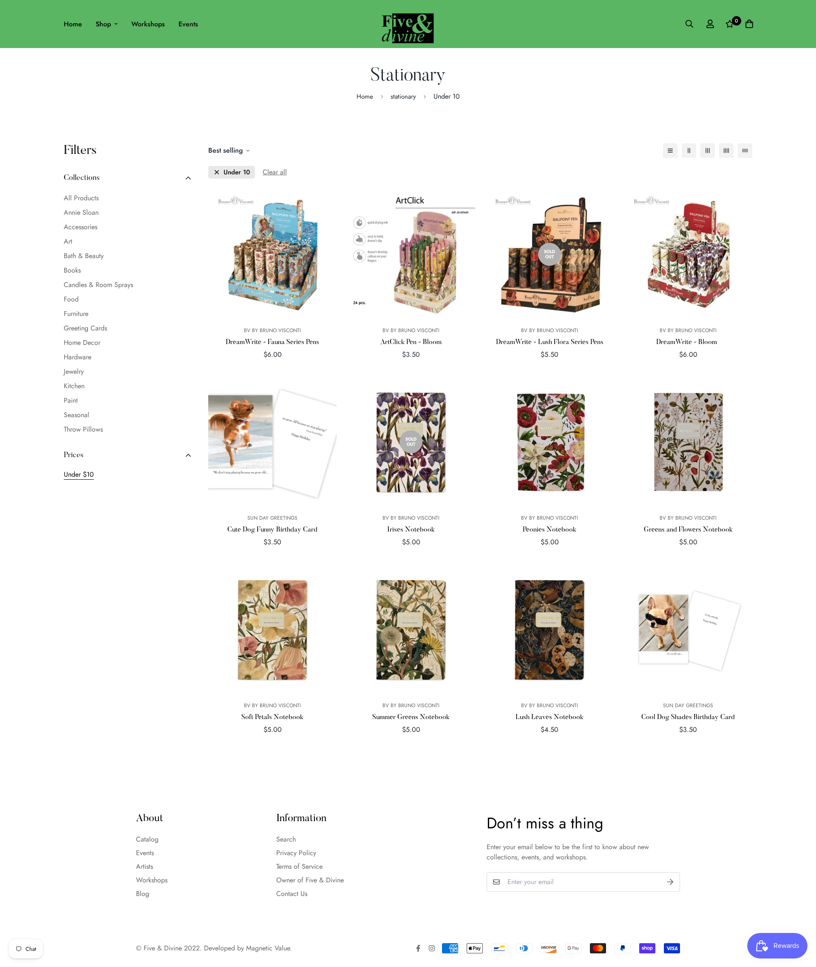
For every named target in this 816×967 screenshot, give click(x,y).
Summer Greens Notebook (411, 717)
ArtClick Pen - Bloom (411, 342)
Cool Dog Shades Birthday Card (688, 717)
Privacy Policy (296, 853)
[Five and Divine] (407, 24)
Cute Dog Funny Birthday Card (272, 529)
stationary (403, 96)
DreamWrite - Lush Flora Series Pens (550, 342)
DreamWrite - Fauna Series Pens (272, 342)
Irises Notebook (411, 529)
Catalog (147, 839)
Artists (144, 866)
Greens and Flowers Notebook (688, 529)
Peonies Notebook (549, 529)
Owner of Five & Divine (310, 880)
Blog (142, 894)
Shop (103, 24)
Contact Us (291, 894)
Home (73, 24)
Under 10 (237, 172)
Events (188, 24)
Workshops (148, 24)
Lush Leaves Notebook (550, 717)
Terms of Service (299, 866)
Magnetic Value (268, 948)
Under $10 (79, 474)
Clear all (275, 172)
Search (286, 839)
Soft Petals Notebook (272, 717)
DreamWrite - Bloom (688, 342)
